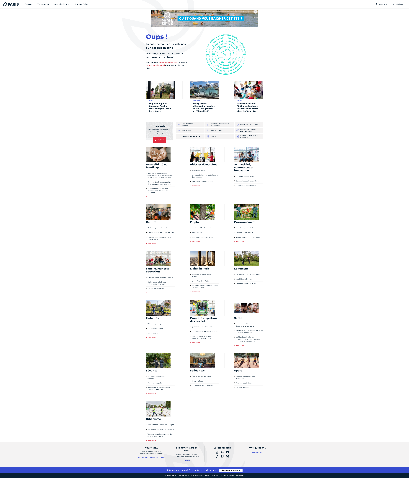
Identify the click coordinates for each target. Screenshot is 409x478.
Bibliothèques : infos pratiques (159, 228)
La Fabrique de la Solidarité (202, 386)
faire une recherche (167, 62)
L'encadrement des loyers (246, 284)
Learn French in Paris (200, 281)
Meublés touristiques (244, 279)
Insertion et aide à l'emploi (202, 237)
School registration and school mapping (203, 275)
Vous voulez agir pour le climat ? (248, 237)
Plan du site (240, 475)
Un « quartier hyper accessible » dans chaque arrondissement (160, 183)
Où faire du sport (242, 388)
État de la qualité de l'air (245, 228)
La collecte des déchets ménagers (205, 331)
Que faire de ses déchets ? (202, 327)
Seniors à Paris (197, 381)
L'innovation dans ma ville (246, 186)
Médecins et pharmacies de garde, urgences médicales (249, 331)
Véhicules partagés (155, 324)
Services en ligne (198, 170)
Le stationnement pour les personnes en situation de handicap (158, 191)
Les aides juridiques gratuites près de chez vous (205, 176)
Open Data (215, 475)
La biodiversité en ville (244, 232)
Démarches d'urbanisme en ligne (161, 425)
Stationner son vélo (155, 329)
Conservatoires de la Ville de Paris (161, 232)
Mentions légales (170, 475)
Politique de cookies (227, 475)
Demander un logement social (248, 274)
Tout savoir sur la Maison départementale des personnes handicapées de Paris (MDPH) (160, 175)
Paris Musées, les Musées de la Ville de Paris (159, 238)
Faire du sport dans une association (245, 377)
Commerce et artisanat (245, 176)
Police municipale (155, 383)
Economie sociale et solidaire (247, 181)
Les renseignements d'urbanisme (161, 429)
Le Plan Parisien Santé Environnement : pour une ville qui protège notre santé (248, 339)
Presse (207, 475)
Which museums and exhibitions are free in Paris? (205, 287)
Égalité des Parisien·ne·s (201, 376)
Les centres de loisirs (156, 289)
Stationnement (154, 333)
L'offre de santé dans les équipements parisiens (245, 325)
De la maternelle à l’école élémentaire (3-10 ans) (157, 283)
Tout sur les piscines (243, 383)
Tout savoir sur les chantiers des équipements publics (160, 435)
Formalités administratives (202, 182)
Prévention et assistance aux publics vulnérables (159, 389)
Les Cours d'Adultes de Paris (203, 228)
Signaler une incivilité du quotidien (157, 377)
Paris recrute (197, 232)
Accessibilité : (191, 475)
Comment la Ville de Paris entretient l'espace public (202, 337)
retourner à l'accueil (155, 65)
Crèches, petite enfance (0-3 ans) (160, 277)
